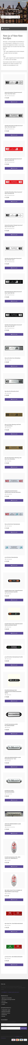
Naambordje (4, 1014)
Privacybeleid (4, 1002)
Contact (3, 1004)
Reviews (3, 1016)
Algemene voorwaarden (7, 998)
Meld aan (23, 1028)
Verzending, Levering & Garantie (8, 999)
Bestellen (14, 102)
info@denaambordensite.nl (13, 992)
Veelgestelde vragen (6, 1009)
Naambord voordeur (6, 1013)
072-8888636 (4, 992)
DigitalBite (17, 1036)
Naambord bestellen (6, 1011)
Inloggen (24, 1)
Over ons (4, 1001)
